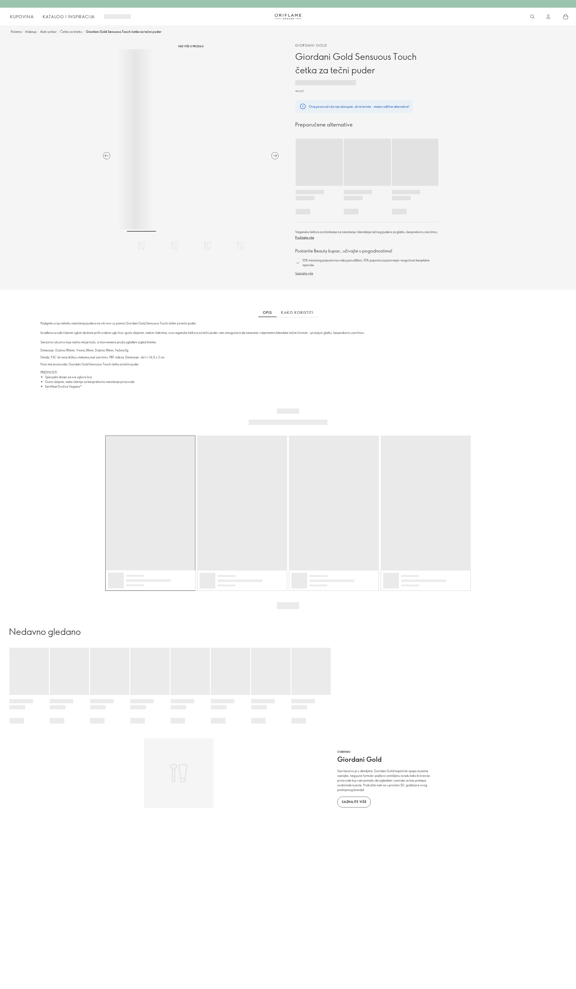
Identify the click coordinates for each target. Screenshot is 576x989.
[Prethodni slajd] (106, 155)
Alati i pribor (48, 31)
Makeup (30, 31)
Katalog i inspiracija (69, 16)
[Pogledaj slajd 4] (240, 245)
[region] (191, 139)
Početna (16, 31)
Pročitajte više (304, 237)
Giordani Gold (311, 45)
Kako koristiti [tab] (297, 312)
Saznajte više (304, 273)
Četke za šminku (71, 31)
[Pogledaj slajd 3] (207, 245)
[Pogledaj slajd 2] (174, 245)
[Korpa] (565, 16)
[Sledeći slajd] (275, 155)
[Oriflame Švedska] (288, 16)
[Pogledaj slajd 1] (141, 245)
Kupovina (22, 16)
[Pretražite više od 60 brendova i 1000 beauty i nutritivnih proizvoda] (532, 16)
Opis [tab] (267, 312)
